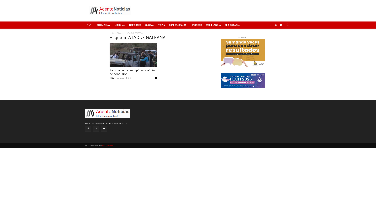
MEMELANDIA (213, 25)
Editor (112, 78)
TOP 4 (161, 25)
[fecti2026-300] (243, 80)
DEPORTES (135, 25)
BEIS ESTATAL (232, 25)
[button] (287, 25)
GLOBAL (149, 25)
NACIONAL (119, 25)
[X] (276, 25)
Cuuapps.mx (107, 145)
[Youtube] (281, 25)
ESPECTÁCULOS (177, 25)
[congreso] (243, 53)
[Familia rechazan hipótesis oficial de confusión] (133, 55)
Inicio (112, 33)
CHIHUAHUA (103, 25)
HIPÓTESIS (196, 25)
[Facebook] (271, 25)
